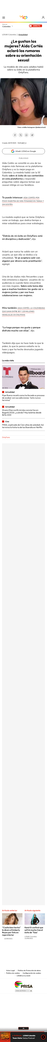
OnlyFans (6, 437)
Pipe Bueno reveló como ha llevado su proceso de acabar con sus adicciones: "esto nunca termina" (23, 397)
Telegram (32, 135)
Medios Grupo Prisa (23, 990)
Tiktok (13, 949)
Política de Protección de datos (29, 970)
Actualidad (23, 35)
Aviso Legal (10, 970)
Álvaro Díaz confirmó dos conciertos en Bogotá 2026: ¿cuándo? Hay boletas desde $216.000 (21, 412)
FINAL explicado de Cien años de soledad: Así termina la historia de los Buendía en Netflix (23, 425)
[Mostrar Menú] (3, 17)
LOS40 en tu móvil (23, 976)
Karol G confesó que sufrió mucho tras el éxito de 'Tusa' (34, 930)
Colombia (6, 26)
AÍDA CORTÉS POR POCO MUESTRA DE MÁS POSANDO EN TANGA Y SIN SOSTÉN (23, 201)
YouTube (23, 949)
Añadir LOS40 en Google (25, 151)
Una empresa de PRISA (23, 984)
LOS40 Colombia (23, 17)
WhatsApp (26, 135)
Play (43, 1037)
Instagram (18, 949)
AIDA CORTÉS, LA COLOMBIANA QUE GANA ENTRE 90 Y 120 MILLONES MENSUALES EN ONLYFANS (23, 311)
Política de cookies (13, 973)
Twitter (20, 135)
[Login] (43, 17)
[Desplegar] (23, 1028)
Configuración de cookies (32, 973)
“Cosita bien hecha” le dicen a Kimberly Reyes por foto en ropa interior (11, 931)
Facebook (15, 135)
